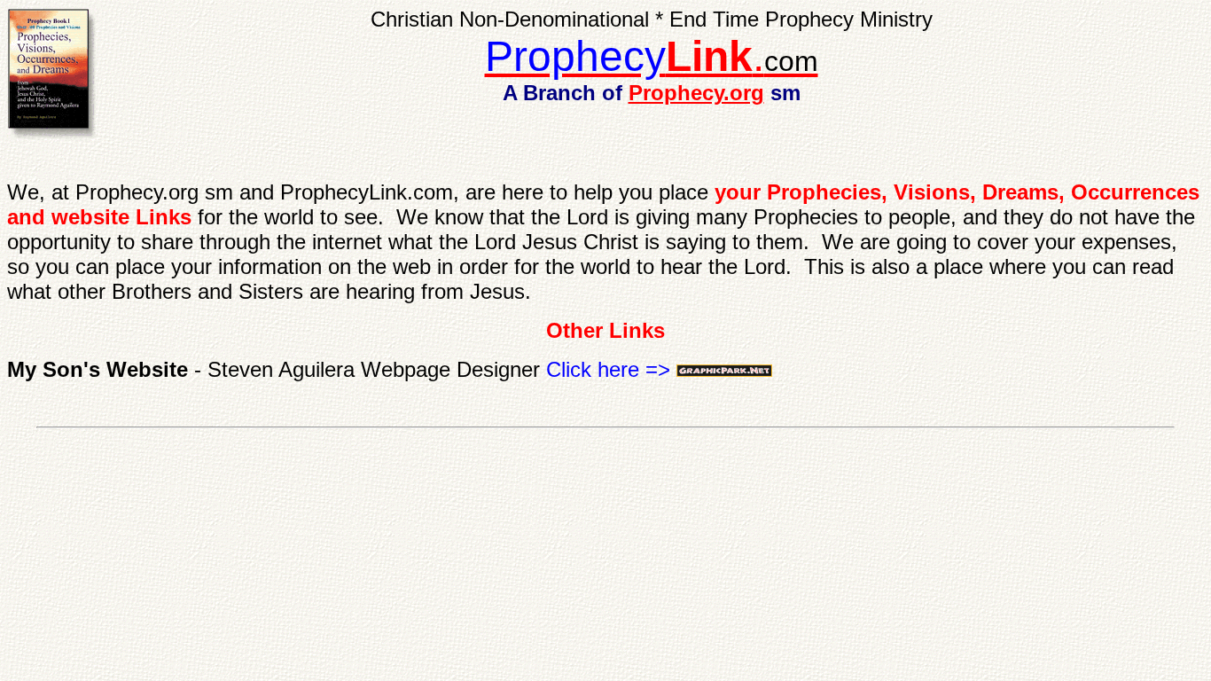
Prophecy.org (696, 93)
